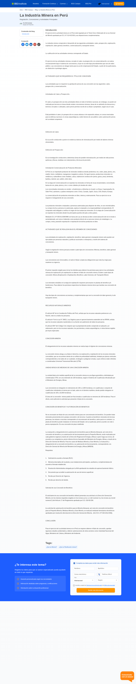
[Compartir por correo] (34, 44)
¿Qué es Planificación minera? (68, 547)
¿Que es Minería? (51, 547)
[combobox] (84, 580)
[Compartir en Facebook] (23, 44)
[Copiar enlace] (38, 44)
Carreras (64, 4)
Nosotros (36, 3)
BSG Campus (75, 3)
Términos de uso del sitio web (94, 585)
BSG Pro (88, 3)
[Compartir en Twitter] (26, 44)
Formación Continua (50, 4)
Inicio (21, 10)
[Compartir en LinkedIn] (30, 44)
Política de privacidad (109, 585)
